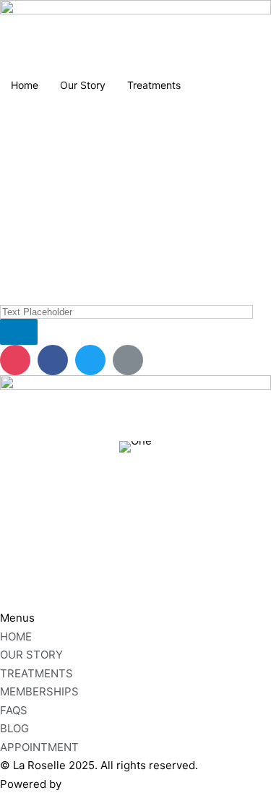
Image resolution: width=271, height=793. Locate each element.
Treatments (154, 85)
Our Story (83, 85)
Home (24, 85)
